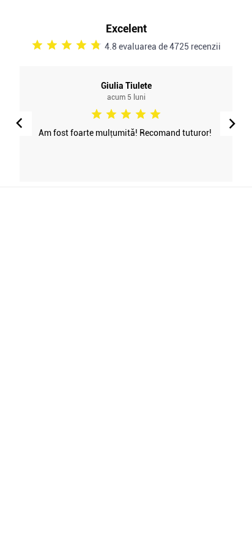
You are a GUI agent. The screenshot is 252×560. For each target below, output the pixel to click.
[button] (232, 123)
